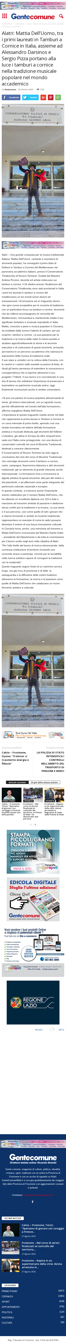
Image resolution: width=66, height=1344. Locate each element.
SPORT (6, 1301)
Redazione (10, 89)
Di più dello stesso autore (44, 782)
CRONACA (28, 801)
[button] (60, 16)
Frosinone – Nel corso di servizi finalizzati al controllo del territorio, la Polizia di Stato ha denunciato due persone (32, 811)
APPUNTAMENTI (11, 1307)
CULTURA (7, 1323)
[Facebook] (33, 1202)
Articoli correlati (17, 782)
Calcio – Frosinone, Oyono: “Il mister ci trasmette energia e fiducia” (15, 758)
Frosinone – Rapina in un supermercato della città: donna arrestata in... (42, 1264)
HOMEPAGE (7, 24)
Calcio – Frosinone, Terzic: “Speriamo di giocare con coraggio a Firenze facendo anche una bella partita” (11, 809)
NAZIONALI (8, 1317)
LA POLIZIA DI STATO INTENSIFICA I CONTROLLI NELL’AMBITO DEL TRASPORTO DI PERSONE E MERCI (50, 762)
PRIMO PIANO (9, 801)
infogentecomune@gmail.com (39, 1195)
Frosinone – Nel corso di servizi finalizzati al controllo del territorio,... (40, 1246)
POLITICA (7, 1312)
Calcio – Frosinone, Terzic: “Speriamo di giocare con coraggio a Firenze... (43, 1228)
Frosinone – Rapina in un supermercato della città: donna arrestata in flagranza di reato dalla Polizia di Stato (54, 809)
